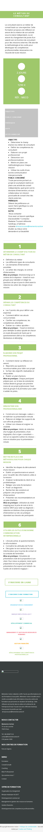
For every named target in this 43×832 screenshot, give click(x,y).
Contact (4, 779)
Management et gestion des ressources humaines (21, 633)
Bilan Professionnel (8, 772)
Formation (5, 761)
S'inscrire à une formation (20, 594)
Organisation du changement (21, 605)
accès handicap (13, 134)
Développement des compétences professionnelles (21, 653)
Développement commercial (21, 623)
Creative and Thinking (25, 829)
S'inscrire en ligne (19, 582)
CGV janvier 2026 (7, 739)
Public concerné (14, 117)
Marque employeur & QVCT (22, 614)
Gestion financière (21, 643)
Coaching (4, 768)
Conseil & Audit (6, 765)
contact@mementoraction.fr (10, 737)
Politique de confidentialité (28, 827)
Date (8, 129)
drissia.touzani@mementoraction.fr (13, 712)
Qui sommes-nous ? (8, 775)
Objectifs (10, 111)
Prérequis (10, 123)
